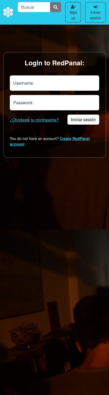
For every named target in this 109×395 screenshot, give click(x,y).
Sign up (73, 15)
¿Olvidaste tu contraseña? (34, 120)
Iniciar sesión (95, 15)
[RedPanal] (8, 12)
